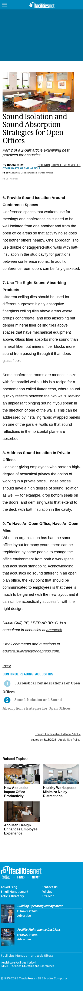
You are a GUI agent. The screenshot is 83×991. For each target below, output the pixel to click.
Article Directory (12, 896)
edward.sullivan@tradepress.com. (31, 651)
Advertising (9, 887)
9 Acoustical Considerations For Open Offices (31, 173)
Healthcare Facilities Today (18, 962)
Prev (7, 666)
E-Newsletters (27, 911)
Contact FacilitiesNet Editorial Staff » (57, 734)
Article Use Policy (69, 739)
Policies (47, 892)
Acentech (54, 630)
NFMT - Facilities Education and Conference (27, 966)
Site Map (48, 896)
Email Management (15, 892)
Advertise (24, 916)
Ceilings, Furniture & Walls (58, 165)
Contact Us (49, 887)
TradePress (27, 978)
